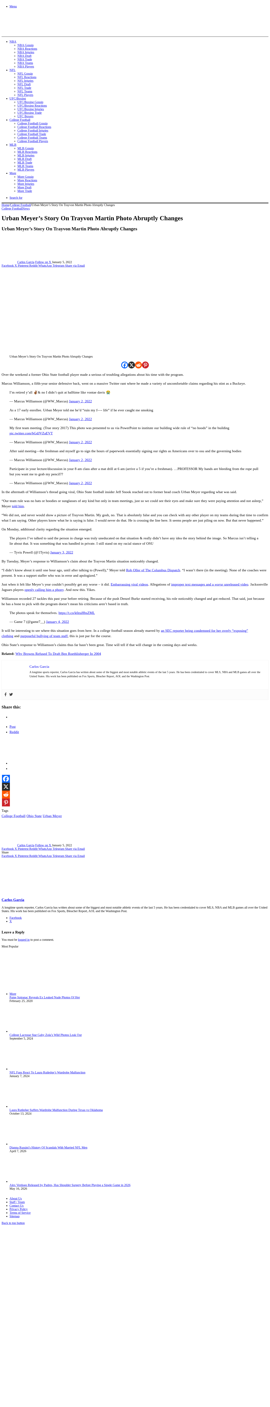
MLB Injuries (25, 155)
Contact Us (16, 1205)
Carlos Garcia (25, 262)
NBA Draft (24, 55)
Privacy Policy (18, 1209)
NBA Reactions (27, 48)
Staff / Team (17, 1202)
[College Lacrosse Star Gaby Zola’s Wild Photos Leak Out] (31, 1031)
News (26, 208)
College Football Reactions (34, 127)
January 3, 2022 (61, 552)
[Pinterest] (145, 365)
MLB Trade (24, 162)
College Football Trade (31, 134)
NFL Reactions (26, 77)
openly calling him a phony (44, 590)
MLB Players (25, 169)
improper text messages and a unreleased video (209, 584)
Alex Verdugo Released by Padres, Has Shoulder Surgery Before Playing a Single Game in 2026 (69, 1185)
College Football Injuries (32, 130)
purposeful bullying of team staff (44, 636)
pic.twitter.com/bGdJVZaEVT (31, 433)
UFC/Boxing (17, 98)
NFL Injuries (25, 80)
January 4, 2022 (57, 622)
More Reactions (27, 180)
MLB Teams (25, 166)
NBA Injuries (25, 52)
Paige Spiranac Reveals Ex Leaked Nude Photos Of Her (44, 997)
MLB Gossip (25, 148)
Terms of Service (20, 1212)
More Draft (24, 187)
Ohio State (34, 816)
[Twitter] (11, 695)
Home (5, 205)
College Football (19, 119)
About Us (15, 1198)
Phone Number (87, 1364)
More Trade (24, 191)
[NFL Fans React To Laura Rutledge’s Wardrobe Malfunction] (31, 1069)
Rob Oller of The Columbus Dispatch (153, 570)
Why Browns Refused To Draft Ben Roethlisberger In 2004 (58, 654)
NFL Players (25, 95)
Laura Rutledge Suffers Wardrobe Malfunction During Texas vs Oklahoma (56, 1110)
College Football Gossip (32, 123)
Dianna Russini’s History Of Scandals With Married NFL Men (48, 1147)
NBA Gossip (25, 45)
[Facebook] (124, 365)
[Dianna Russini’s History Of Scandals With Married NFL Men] (31, 1144)
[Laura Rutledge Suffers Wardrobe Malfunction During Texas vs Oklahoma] (31, 1106)
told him (18, 506)
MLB (12, 144)
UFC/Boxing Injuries (30, 109)
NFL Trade (24, 87)
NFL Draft (24, 84)
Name (26, 1364)
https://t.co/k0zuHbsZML (77, 613)
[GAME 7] (19, 29)
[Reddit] (138, 365)
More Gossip (25, 176)
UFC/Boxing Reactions (32, 105)
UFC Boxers (25, 116)
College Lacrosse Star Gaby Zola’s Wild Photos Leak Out (45, 1035)
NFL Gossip (25, 73)
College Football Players (32, 141)
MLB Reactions (27, 152)
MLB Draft (24, 159)
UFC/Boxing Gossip (30, 102)
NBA (12, 41)
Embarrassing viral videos (129, 584)
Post (12, 727)
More (12, 173)
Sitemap (14, 1216)
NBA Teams (25, 63)
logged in (24, 939)
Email (53, 1364)
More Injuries (25, 184)
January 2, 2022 (80, 401)
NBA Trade (24, 59)
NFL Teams (24, 91)
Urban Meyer (52, 816)
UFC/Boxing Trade (29, 112)
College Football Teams (32, 137)
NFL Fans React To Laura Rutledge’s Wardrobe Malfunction (47, 1072)
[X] (131, 365)
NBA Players (25, 66)
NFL (12, 70)
